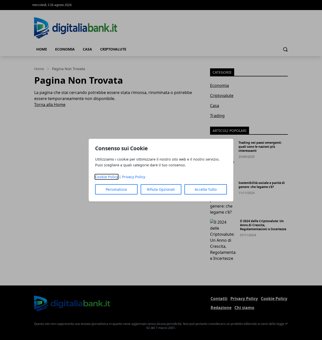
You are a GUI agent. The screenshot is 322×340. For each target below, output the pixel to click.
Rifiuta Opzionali (161, 189)
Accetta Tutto (206, 189)
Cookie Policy (106, 176)
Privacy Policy (133, 176)
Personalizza (116, 189)
